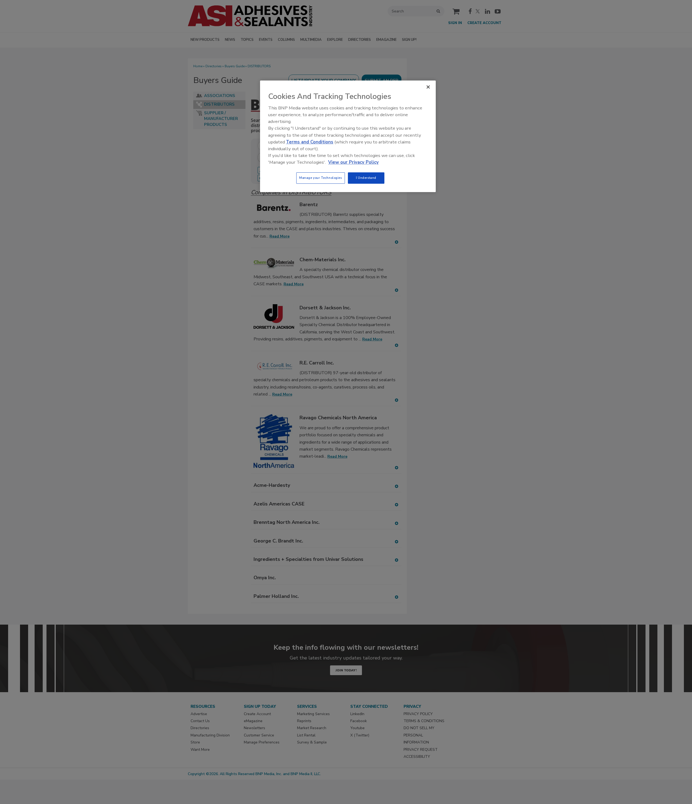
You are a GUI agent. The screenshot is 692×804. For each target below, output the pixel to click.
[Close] (428, 87)
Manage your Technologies (320, 178)
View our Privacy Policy (353, 162)
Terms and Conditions (309, 142)
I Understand (366, 178)
